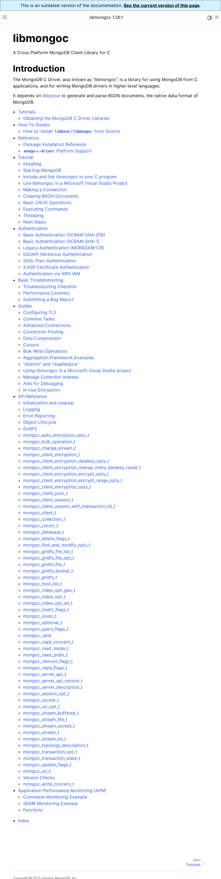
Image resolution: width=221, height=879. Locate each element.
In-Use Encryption (41, 390)
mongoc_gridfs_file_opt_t (48, 558)
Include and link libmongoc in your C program (70, 176)
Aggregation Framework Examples (58, 357)
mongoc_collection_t (44, 519)
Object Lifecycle (39, 422)
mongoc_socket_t (41, 700)
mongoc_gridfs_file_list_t (48, 551)
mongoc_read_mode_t (46, 648)
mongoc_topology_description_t (55, 745)
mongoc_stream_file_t (45, 719)
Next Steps (34, 222)
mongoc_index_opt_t (44, 596)
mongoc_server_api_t (44, 674)
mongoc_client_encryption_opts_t (57, 486)
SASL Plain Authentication (49, 260)
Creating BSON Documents (50, 196)
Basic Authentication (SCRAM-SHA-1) (61, 241)
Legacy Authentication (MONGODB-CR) (63, 247)
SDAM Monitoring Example (50, 803)
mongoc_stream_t (41, 732)
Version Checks (39, 777)
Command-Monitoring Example (55, 797)
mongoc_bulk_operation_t (49, 441)
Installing (32, 163)
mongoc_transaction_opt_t (50, 751)
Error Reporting (39, 415)
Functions (33, 810)
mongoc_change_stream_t (49, 448)
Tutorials (27, 111)
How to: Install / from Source (71, 131)
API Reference (32, 396)
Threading (33, 215)
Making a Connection (45, 189)
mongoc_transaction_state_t (51, 758)
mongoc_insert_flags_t (46, 609)
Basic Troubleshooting (40, 280)
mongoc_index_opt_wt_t (47, 603)
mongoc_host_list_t (42, 583)
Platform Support (58, 150)
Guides (25, 306)
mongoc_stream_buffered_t (51, 713)
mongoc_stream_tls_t (44, 738)
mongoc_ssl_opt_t (41, 706)
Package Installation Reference (54, 144)
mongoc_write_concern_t (48, 784)
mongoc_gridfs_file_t (44, 564)
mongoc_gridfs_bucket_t (48, 570)
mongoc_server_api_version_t (53, 680)
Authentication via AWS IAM (51, 273)
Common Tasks (39, 318)
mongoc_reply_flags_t (45, 667)
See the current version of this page (162, 5)
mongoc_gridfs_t (40, 577)
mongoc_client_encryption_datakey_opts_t (66, 461)
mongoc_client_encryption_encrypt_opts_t (66, 474)
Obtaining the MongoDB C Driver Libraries (66, 118)
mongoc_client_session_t (48, 499)
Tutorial (25, 157)
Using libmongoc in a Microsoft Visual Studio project (77, 370)
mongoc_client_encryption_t (51, 454)
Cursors (31, 344)
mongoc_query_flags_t (45, 629)
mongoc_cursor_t (40, 525)
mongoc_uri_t (37, 771)
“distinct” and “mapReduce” (51, 364)
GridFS (30, 428)
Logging (31, 409)
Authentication (33, 228)
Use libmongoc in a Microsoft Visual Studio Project (75, 183)
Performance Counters (46, 293)
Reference (28, 138)
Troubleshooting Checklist (50, 286)
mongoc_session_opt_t (46, 693)
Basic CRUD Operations (47, 202)
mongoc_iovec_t (40, 616)
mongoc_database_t (43, 532)
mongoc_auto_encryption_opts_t (56, 435)
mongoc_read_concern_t (48, 642)
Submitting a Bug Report (48, 299)
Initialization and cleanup (48, 402)
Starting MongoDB (42, 170)
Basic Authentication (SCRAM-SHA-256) (64, 234)
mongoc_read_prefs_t (45, 654)
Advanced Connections (47, 325)
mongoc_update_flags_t (47, 764)
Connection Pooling (43, 331)
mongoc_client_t (39, 512)
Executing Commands (45, 209)
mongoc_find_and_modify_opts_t (56, 545)
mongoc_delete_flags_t (46, 538)
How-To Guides (34, 124)
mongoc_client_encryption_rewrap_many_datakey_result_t (82, 467)
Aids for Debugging (43, 383)
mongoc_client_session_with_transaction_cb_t (69, 506)
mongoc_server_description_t (53, 687)
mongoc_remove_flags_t (48, 661)
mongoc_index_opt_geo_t (49, 590)
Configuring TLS (39, 312)
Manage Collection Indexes (50, 377)
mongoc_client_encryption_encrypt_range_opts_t (72, 480)
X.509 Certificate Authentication (56, 267)
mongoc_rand (37, 635)
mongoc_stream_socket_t (49, 726)
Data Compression (42, 338)
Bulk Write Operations (45, 351)
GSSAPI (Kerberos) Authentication (57, 254)
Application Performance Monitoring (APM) (62, 790)
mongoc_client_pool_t (45, 493)
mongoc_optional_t (42, 622)
